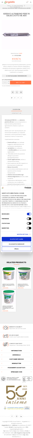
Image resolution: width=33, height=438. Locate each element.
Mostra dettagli (22, 234)
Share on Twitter (11, 97)
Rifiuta (16, 249)
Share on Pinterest (18, 97)
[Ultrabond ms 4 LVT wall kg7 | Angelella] (24, 274)
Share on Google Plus (21, 97)
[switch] (29, 219)
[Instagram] (16, 416)
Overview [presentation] (16, 109)
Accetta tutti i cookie (16, 239)
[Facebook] (12, 416)
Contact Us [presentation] (16, 113)
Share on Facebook (15, 97)
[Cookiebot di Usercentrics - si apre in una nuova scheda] (24, 188)
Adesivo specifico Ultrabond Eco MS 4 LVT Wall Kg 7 (23, 285)
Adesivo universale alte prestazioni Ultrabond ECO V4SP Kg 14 (8, 307)
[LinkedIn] (21, 416)
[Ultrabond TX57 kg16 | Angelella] (9, 274)
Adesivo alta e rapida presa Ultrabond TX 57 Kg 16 (8, 285)
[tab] (16, 109)
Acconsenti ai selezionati (16, 244)
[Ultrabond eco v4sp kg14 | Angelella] (9, 297)
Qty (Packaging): (7, 79)
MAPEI (20, 53)
